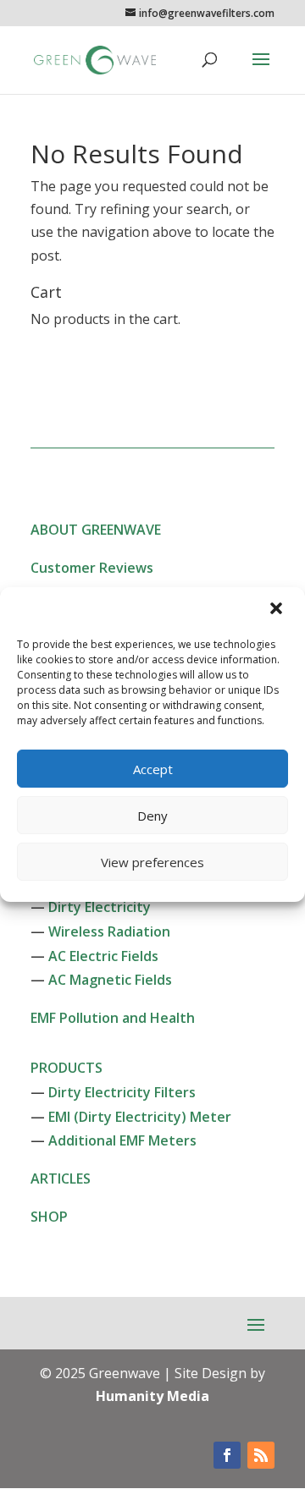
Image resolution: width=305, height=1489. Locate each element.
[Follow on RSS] (260, 1455)
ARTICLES (60, 1178)
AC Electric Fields (103, 956)
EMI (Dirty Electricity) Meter (139, 1116)
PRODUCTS (66, 1067)
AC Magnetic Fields (110, 979)
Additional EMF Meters (122, 1140)
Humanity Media (152, 1396)
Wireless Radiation (109, 931)
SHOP (49, 1216)
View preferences (152, 862)
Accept (153, 769)
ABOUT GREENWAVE (95, 529)
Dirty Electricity (99, 907)
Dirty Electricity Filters (122, 1092)
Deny (152, 815)
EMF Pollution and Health (112, 1017)
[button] (278, 610)
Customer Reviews (91, 567)
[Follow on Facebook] (227, 1455)
